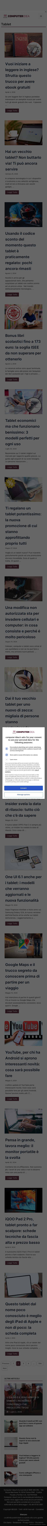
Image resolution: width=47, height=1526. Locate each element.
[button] (23, 759)
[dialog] (23, 763)
